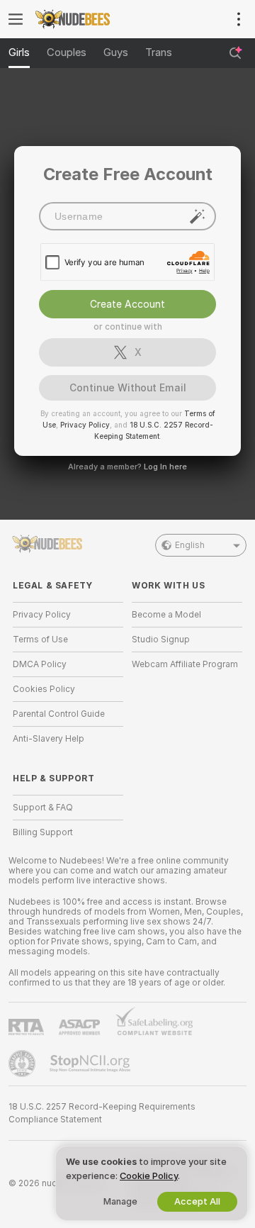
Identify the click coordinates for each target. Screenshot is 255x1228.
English (190, 545)
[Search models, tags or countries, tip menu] (235, 53)
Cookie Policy (149, 1176)
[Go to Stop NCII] (91, 1063)
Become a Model (166, 615)
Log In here (165, 466)
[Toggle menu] (15, 19)
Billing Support (43, 832)
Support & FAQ (43, 808)
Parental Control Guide (59, 714)
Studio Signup (161, 639)
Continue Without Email (127, 387)
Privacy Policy (85, 424)
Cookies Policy (44, 689)
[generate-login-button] (197, 216)
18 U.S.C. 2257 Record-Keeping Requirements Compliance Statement (102, 1113)
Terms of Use (40, 639)
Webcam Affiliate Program (185, 664)
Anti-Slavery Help (48, 739)
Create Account (127, 304)
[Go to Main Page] (79, 19)
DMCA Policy (40, 664)
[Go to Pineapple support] (23, 1063)
